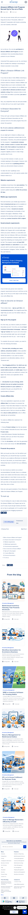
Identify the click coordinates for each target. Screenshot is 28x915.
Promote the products (10, 555)
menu (2, 2)
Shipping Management (19, 869)
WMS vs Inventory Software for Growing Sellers (6, 891)
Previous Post (5, 529)
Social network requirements (11, 546)
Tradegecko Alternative (6, 860)
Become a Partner (5, 863)
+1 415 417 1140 (17, 881)
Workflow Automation (19, 874)
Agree (14, 912)
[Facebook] (2, 513)
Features (3, 853)
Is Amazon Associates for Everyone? (12, 539)
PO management (17, 867)
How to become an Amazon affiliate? (12, 548)
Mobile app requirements (11, 544)
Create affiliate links (9, 553)
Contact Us (3, 876)
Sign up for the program (10, 551)
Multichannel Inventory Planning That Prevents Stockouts (6, 883)
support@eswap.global (19, 884)
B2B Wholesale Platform (19, 856)
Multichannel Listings (18, 863)
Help (2, 867)
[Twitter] (4, 513)
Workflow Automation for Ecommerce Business (6, 887)
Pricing (2, 858)
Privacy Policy (4, 874)
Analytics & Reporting (19, 853)
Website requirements (10, 542)
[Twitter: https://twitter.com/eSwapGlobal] (23, 898)
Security (3, 872)
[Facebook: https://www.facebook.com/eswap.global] (5, 898)
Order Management (18, 865)
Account (26, 2)
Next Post (23, 529)
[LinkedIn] (6, 513)
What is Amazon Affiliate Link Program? (12, 537)
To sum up (6, 557)
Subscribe (24, 846)
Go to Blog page (9, 521)
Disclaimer (3, 869)
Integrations (3, 856)
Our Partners (4, 865)
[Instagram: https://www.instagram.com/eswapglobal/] (14, 898)
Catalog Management (19, 858)
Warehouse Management (19, 872)
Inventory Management (19, 860)
